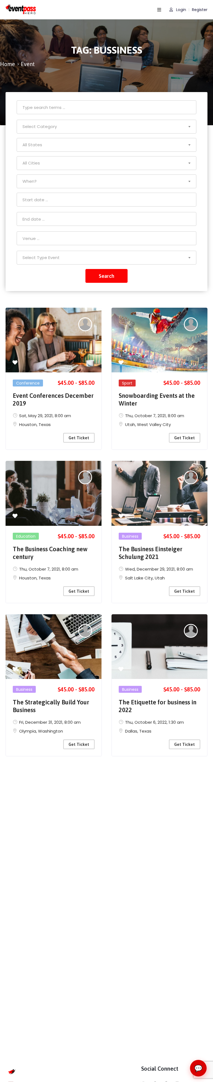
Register (199, 9)
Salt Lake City (139, 578)
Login (180, 9)
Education (26, 536)
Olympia (27, 731)
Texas (45, 424)
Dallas (131, 731)
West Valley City (154, 424)
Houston (28, 424)
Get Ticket (79, 437)
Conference (28, 383)
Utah (130, 424)
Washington (50, 731)
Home (7, 64)
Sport (127, 383)
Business (130, 536)
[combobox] (106, 127)
